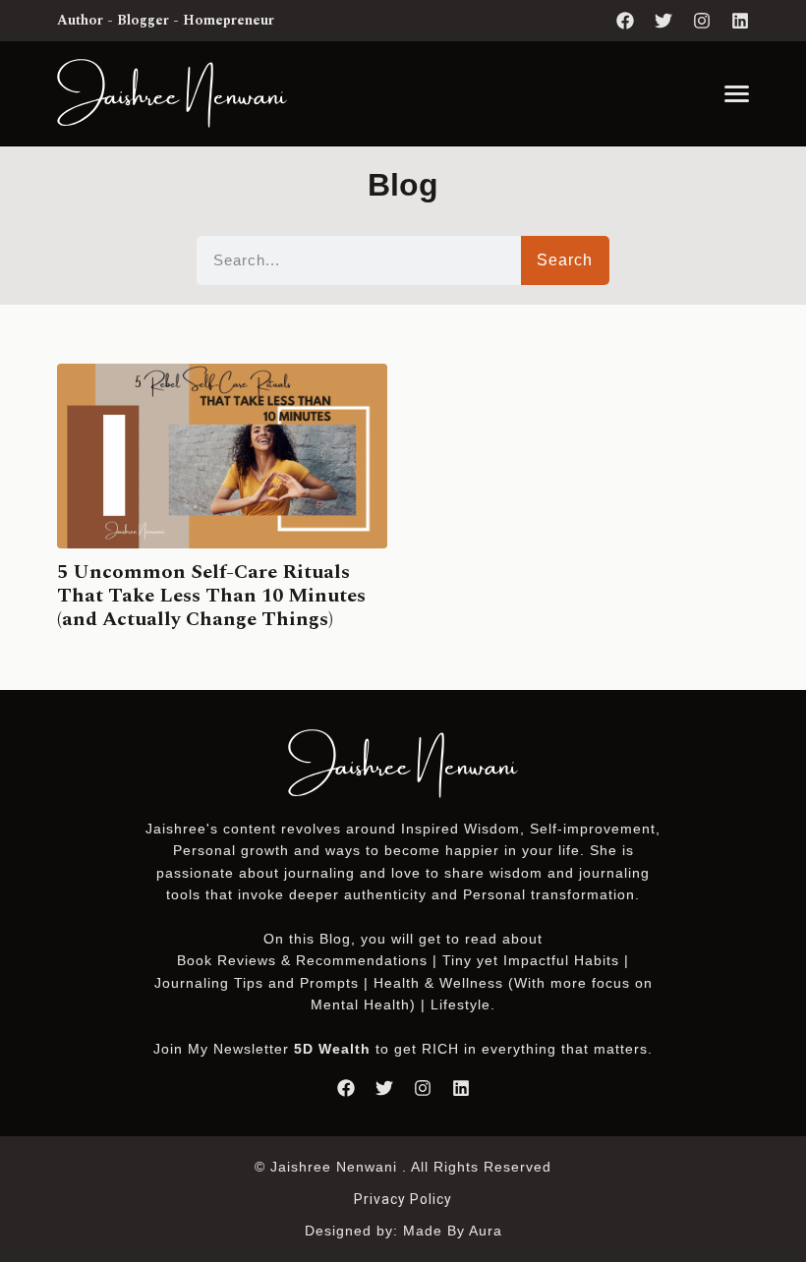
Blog (335, 938)
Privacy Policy (403, 1199)
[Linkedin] (740, 20)
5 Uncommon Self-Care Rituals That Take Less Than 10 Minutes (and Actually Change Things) (211, 595)
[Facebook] (625, 20)
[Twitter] (663, 20)
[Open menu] (736, 94)
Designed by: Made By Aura (403, 1230)
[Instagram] (702, 20)
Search (565, 260)
